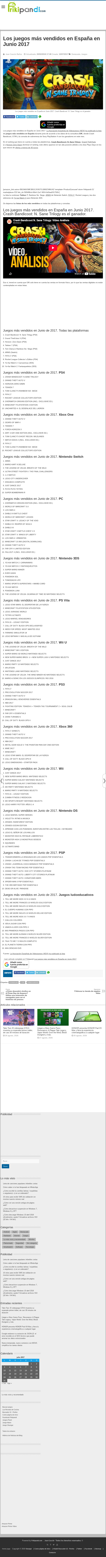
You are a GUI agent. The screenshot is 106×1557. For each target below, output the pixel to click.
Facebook (88, 1549)
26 (15, 1377)
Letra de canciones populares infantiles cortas (20, 1184)
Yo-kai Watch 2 (20, 198)
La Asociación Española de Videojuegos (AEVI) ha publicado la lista (73, 131)
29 (31, 1377)
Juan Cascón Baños (14, 54)
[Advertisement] (53, 170)
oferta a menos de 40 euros (26, 148)
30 (37, 1377)
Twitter (79, 1549)
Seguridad (19, 1243)
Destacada (75, 54)
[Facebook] (50, 1544)
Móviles (32, 1239)
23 (37, 1374)
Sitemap (98, 1549)
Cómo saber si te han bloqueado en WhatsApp (20, 1187)
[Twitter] (54, 1544)
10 (4, 1370)
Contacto (52, 1552)
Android (6, 1232)
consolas (14, 982)
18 (10, 1374)
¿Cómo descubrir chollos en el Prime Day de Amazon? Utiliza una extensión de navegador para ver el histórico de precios (18, 994)
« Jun (4, 1383)
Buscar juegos (7, 1407)
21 (26, 1374)
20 (21, 1374)
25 (10, 1377)
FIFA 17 (71, 195)
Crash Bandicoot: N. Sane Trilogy (66, 142)
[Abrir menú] (3, 7)
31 (4, 1381)
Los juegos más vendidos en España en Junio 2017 (55, 959)
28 (26, 1377)
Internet (17, 1236)
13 (21, 1370)
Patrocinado (8, 1243)
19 (15, 1374)
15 (31, 1370)
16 (37, 1370)
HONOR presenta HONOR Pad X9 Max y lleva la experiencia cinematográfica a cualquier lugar (86, 1030)
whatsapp (39, 116)
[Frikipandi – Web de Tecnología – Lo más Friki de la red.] (30, 7)
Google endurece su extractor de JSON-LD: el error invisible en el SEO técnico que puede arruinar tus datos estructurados (19, 1336)
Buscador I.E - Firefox (9, 1412)
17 (4, 1374)
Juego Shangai (7, 1425)
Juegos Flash (7, 1420)
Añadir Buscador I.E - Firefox (63, 1549)
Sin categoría (32, 1243)
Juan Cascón (49, 1541)
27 (21, 1377)
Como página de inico (10, 1415)
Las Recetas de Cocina (10, 1410)
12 (15, 1370)
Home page (6, 1549)
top (22, 982)
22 (31, 1374)
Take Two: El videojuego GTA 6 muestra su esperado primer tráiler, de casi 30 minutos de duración (18, 1030)
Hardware (7, 1236)
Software (19, 1247)
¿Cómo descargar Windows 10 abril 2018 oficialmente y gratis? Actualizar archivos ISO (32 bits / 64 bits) (20, 1217)
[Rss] (47, 1544)
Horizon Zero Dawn (14, 145)
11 (10, 1370)
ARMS (48, 195)
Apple (15, 1232)
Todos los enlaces (8, 1431)
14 (26, 1370)
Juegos (84, 54)
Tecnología (30, 1247)
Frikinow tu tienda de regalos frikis (87, 991)
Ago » (9, 1383)
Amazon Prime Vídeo (9, 1526)
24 (4, 1377)
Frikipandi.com (36, 1541)
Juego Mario (6, 1423)
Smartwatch (8, 1247)
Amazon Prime (7, 1524)
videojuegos (33, 982)
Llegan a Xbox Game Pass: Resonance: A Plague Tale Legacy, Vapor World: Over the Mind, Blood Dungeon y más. (52, 1031)
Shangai (29, 1549)
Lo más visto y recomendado (14, 1239)
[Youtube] (57, 1544)
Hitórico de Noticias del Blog (12, 1435)
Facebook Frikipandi (9, 1417)
